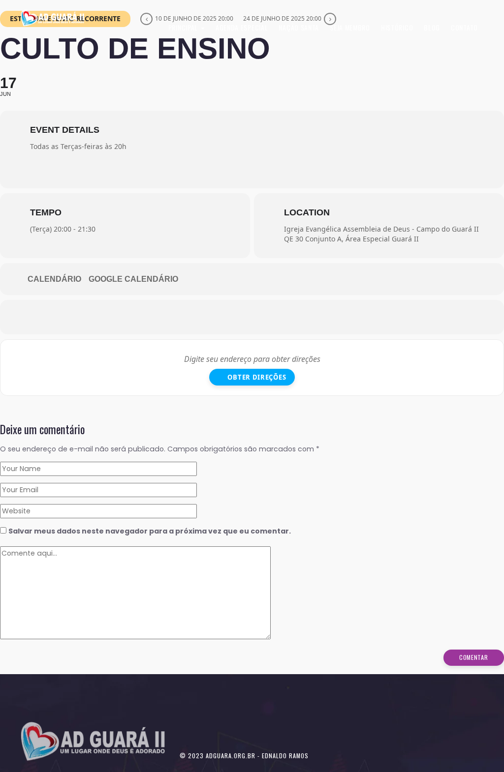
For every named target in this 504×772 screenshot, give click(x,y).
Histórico (397, 27)
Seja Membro (350, 27)
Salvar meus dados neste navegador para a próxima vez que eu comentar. (149, 531)
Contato (464, 27)
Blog (432, 27)
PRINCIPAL (184, 27)
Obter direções (256, 377)
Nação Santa (299, 27)
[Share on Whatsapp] (237, 317)
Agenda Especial (242, 27)
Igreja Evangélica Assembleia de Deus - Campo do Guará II (381, 229)
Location (307, 212)
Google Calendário (133, 279)
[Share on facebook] (207, 317)
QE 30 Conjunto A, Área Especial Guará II (351, 238)
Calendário (54, 279)
